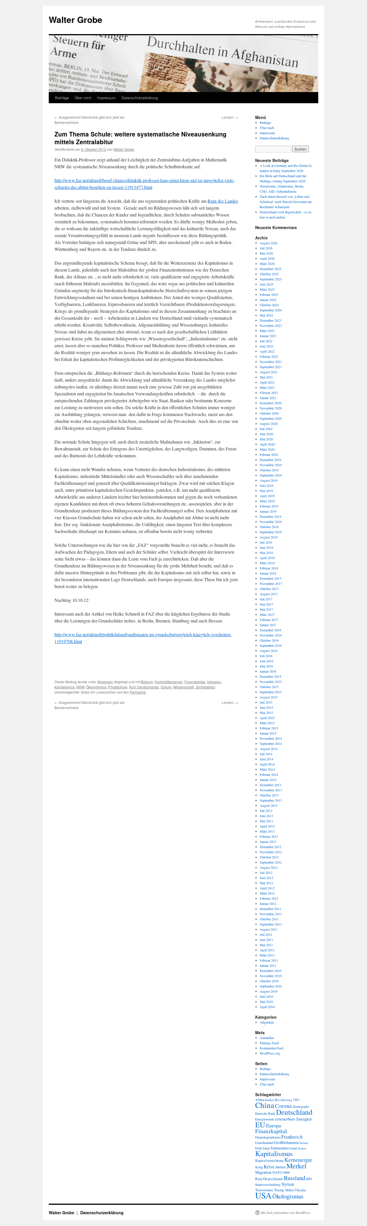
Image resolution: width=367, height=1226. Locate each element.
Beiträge (62, 97)
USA (263, 1195)
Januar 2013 (268, 841)
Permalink (138, 692)
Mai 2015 (266, 712)
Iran (258, 1148)
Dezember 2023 (270, 320)
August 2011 (269, 929)
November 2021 (271, 361)
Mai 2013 (266, 821)
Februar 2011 (269, 960)
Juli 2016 (266, 655)
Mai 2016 (266, 666)
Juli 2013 (266, 810)
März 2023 (267, 330)
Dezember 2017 (270, 578)
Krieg (259, 1167)
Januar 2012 (268, 903)
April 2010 (267, 1006)
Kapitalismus (64, 686)
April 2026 (267, 258)
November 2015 (271, 681)
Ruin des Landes (223, 201)
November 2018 (271, 521)
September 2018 (271, 532)
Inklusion (214, 681)
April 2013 (267, 826)
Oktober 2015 (269, 686)
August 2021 (269, 372)
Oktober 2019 (269, 470)
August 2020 (269, 423)
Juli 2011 (266, 934)
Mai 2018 (266, 552)
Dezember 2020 (270, 403)
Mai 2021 (266, 377)
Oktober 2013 (269, 795)
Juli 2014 (266, 753)
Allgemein (105, 681)
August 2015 (269, 697)
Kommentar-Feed (271, 1048)
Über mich (83, 97)
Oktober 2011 (269, 919)
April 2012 (267, 888)
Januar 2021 (268, 397)
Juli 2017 (266, 599)
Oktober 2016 (269, 640)
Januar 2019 (268, 511)
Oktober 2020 (269, 413)
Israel (293, 1148)
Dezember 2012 (270, 846)
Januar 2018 (268, 573)
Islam (266, 1148)
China (264, 1105)
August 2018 (269, 537)
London (230, 117)
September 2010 (271, 986)
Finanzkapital (194, 681)
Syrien (288, 1184)
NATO (277, 1172)
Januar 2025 (268, 299)
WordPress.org (270, 1053)
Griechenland (264, 1142)
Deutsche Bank (265, 1113)
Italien (302, 1148)
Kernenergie (298, 1159)
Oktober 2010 (269, 981)
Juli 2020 (266, 428)
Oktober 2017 (269, 588)
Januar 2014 (268, 779)
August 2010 (269, 991)
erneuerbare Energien (293, 1119)
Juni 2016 (266, 661)
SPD (309, 1179)
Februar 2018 (269, 568)
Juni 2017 (266, 604)
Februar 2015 (269, 728)
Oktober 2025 (269, 274)
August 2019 (269, 480)
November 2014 (271, 738)
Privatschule (117, 686)
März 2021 (267, 387)
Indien (304, 1143)
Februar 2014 (269, 774)
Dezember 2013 (270, 784)
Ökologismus (96, 686)
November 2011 (271, 913)
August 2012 (269, 867)
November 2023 (271, 325)
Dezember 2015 (270, 676)
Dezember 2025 (270, 268)
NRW (80, 686)
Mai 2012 (266, 883)
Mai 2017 (266, 609)
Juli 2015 (266, 702)
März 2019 (267, 501)
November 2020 (271, 408)
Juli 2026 (266, 248)
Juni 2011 (266, 939)
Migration (263, 1172)
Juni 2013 (266, 815)
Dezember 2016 (270, 630)
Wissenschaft (183, 686)
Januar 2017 (268, 624)
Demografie (301, 1106)
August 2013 (269, 805)
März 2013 (267, 831)
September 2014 (271, 743)
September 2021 (271, 366)
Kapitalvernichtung (269, 1160)
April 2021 (267, 382)
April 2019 (267, 495)
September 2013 (271, 800)
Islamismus (280, 1148)
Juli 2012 (266, 872)
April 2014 (267, 764)
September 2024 (271, 310)
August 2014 (269, 748)
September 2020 (271, 418)
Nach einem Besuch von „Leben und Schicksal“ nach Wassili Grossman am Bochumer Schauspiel (286, 201)
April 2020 (267, 444)
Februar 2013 (269, 836)
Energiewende (264, 1119)
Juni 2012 (266, 877)
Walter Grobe (75, 19)
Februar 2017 (269, 619)
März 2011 (267, 955)
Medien (281, 1167)
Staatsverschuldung (268, 1184)
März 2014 (267, 769)
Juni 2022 (266, 346)
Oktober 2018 (269, 526)
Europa (273, 1125)
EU (260, 1124)
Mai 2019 (266, 490)
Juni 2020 (266, 434)
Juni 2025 (266, 284)
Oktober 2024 (269, 304)
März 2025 (267, 289)
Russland (294, 1178)
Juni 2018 (266, 547)
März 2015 (267, 723)
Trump (279, 1189)
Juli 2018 (266, 542)
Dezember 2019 (270, 459)
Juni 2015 (266, 707)
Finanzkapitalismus (267, 1137)
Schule (166, 686)
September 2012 (271, 862)
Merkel (296, 1165)
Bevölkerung (283, 1100)
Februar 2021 (269, 392)
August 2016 (269, 650)
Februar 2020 (269, 454)
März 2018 (267, 563)
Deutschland (294, 1112)
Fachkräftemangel (169, 681)
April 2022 (267, 351)
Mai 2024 (266, 315)
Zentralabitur (205, 686)
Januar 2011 (268, 965)
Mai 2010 (266, 1001)
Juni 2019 (266, 485)
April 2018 (267, 557)
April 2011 (267, 950)
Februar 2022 (269, 356)
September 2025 (271, 279)
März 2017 (267, 614)
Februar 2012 (269, 898)
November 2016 (271, 635)
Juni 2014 (266, 759)
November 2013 (271, 790)
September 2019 (271, 475)
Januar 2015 (268, 733)
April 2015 (267, 717)
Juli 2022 (266, 341)
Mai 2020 (266, 439)
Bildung (147, 681)
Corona (283, 1105)
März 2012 (267, 893)
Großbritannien (286, 1142)
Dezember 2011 (270, 908)
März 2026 (267, 263)
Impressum (106, 97)
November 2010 (271, 975)
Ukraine (300, 1190)
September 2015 (271, 692)
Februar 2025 (269, 294)
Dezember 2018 (270, 516)
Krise (269, 1166)
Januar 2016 (268, 671)
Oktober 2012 (269, 857)
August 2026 (269, 243)
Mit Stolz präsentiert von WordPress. (286, 1212)
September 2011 (271, 924)
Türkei (289, 1190)
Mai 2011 (266, 944)
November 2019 (271, 464)
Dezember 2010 (270, 970)
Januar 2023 (268, 335)
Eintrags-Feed (269, 1042)
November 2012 (271, 852)
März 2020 (267, 449)
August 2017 (269, 593)
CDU (296, 1100)
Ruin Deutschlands (144, 686)
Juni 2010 (266, 996)
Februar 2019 (269, 506)
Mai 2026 (266, 253)
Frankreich (291, 1136)
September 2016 (271, 645)
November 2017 (271, 583)
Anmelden (267, 1037)
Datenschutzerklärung (140, 97)
